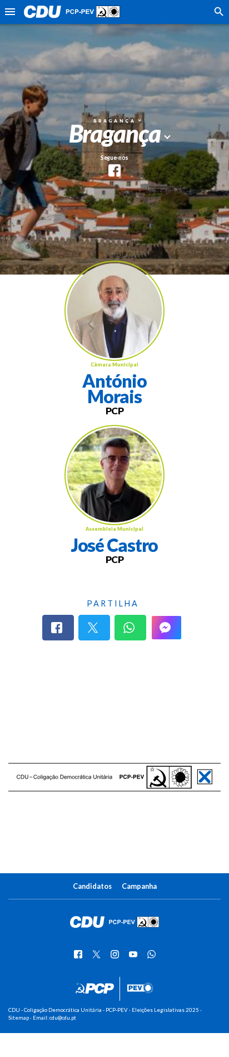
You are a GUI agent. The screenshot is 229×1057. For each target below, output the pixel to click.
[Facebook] (58, 627)
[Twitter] (94, 627)
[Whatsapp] (130, 627)
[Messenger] (166, 627)
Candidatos (92, 886)
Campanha (139, 886)
